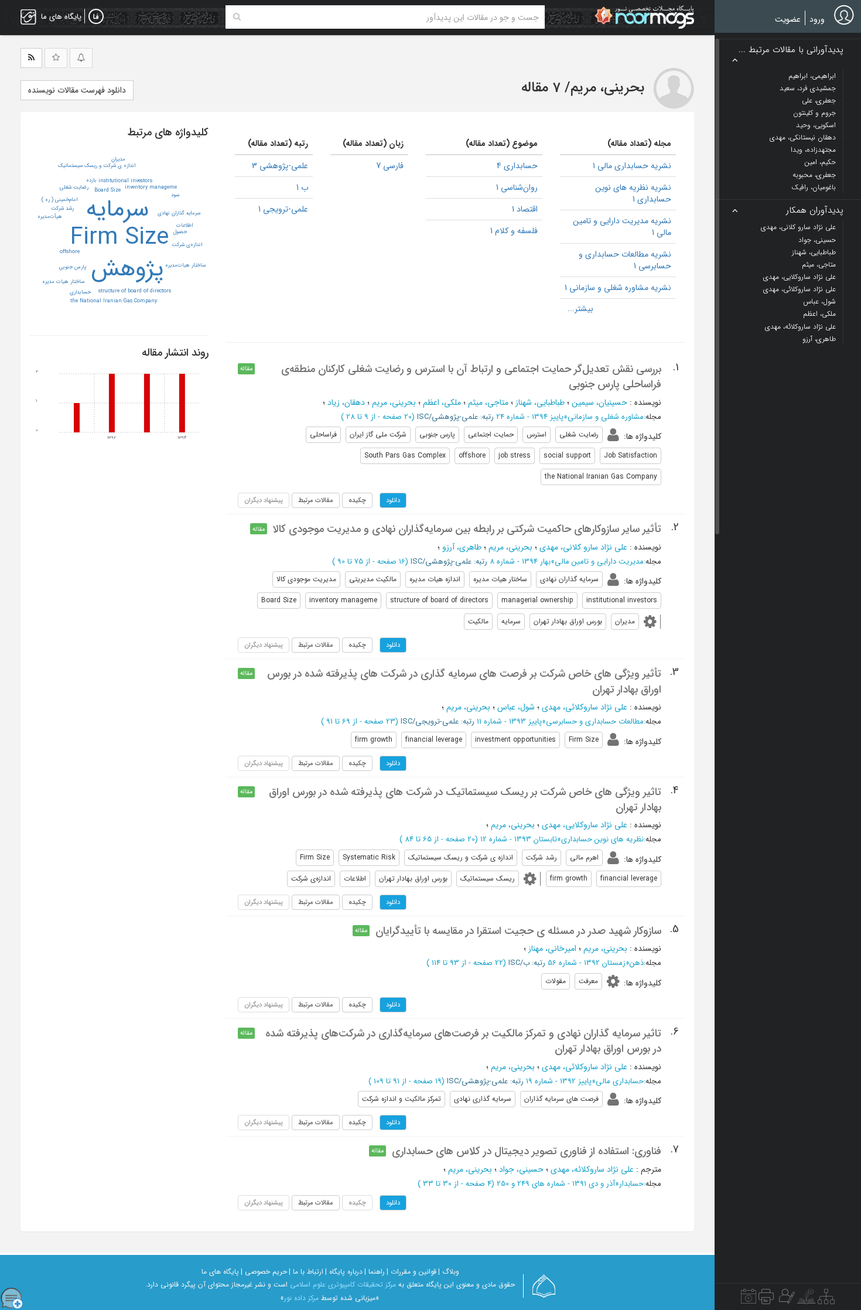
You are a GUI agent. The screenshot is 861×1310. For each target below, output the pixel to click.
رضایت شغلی (74, 187)
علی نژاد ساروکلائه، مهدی (592, 1169)
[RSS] (31, 58)
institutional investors (125, 181)
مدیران (118, 159)
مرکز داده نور (301, 1298)
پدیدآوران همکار (814, 211)
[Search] (237, 17)
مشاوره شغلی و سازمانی (606, 417)
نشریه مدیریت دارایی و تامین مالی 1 (622, 226)
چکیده (357, 500)
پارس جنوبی (72, 267)
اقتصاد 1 (525, 209)
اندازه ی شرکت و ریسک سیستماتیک (96, 166)
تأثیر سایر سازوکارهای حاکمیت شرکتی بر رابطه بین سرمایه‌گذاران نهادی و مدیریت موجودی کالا (467, 529)
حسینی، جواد (521, 1169)
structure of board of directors (134, 291)
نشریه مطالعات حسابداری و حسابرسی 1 (625, 260)
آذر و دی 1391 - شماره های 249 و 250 (556, 1184)
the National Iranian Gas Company (113, 301)
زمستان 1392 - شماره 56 (587, 963)
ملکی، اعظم (442, 402)
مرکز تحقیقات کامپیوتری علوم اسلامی (343, 1284)
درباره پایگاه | (344, 1271)
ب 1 (302, 187)
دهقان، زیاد (346, 402)
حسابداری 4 (517, 165)
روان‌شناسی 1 (517, 187)
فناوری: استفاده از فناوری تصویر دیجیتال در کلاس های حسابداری (526, 1151)
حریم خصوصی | (264, 1271)
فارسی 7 (390, 165)
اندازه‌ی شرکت (187, 245)
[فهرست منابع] (826, 1299)
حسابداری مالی (620, 1081)
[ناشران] (766, 1299)
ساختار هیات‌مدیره (185, 265)
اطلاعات (184, 225)
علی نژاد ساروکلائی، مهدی (584, 707)
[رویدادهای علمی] (748, 1299)
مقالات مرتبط (315, 500)
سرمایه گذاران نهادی (179, 213)
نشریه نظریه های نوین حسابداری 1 (633, 193)
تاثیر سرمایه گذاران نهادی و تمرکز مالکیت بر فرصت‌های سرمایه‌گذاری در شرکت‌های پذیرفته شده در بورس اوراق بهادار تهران (463, 1041)
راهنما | (374, 1271)
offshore (70, 252)
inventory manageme (151, 187)
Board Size (107, 190)
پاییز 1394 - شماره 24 (529, 417)
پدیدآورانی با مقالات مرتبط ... (791, 50)
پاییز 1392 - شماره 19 (559, 1081)
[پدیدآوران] (785, 1299)
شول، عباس (516, 707)
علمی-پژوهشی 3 (280, 165)
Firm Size (119, 237)
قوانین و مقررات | (411, 1271)
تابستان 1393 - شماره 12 (518, 839)
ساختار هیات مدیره (63, 282)
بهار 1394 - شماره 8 (520, 561)
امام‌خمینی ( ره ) (59, 200)
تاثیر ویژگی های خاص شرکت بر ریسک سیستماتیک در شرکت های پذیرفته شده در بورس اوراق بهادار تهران (465, 800)
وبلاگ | (448, 1271)
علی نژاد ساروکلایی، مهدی (584, 824)
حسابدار (631, 1184)
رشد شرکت (62, 208)
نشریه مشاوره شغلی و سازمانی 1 (618, 287)
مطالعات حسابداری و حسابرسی (595, 721)
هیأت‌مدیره (49, 217)
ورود (817, 19)
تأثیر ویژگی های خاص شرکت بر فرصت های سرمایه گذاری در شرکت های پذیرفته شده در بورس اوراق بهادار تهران (464, 681)
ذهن (637, 963)
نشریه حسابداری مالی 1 (632, 165)
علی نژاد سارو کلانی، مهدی (583, 547)
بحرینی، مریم (394, 402)
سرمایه (117, 209)
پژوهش (127, 269)
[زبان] (96, 17)
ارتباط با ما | (306, 1271)
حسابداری (80, 292)
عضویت (788, 19)
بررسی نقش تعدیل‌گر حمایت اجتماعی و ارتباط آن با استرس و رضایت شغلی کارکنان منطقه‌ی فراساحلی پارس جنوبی (471, 377)
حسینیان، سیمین (599, 402)
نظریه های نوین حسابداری (602, 839)
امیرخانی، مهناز (552, 948)
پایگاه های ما (220, 1271)
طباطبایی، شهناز (540, 402)
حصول (180, 232)
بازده (91, 180)
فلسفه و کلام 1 (514, 230)
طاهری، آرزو (461, 547)
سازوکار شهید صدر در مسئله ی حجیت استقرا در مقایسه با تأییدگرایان (518, 931)
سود (175, 195)
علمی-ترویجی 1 (283, 209)
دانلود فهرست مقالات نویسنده (77, 90)
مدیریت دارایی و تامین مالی (599, 561)
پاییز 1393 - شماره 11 (509, 721)
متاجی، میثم (488, 402)
